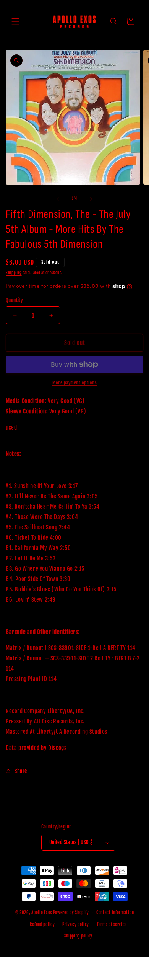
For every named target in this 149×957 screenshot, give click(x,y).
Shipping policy (78, 936)
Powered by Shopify (71, 912)
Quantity (14, 300)
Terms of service (112, 924)
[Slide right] (91, 198)
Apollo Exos (41, 912)
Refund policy (42, 924)
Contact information (115, 912)
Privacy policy (75, 924)
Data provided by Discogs (36, 747)
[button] (15, 21)
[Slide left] (57, 198)
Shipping (14, 272)
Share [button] (21, 771)
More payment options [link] (74, 382)
